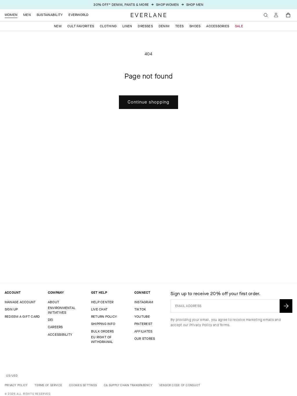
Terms (224, 325)
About (53, 302)
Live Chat (99, 309)
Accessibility (60, 334)
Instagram (143, 302)
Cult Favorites (80, 26)
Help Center (102, 302)
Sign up (11, 309)
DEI (50, 319)
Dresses (145, 26)
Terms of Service (48, 385)
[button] (288, 15)
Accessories (217, 26)
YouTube (142, 316)
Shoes (194, 26)
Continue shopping (148, 102)
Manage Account (20, 302)
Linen (127, 26)
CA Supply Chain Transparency (128, 385)
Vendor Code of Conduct (179, 385)
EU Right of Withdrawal (102, 339)
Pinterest (143, 323)
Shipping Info (103, 323)
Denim (164, 26)
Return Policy (104, 316)
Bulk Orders (102, 331)
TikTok (140, 309)
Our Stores (144, 338)
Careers (55, 327)
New (57, 26)
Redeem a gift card (22, 316)
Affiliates (143, 331)
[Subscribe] (286, 306)
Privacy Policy (200, 325)
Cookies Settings (83, 385)
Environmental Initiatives (61, 310)
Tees (179, 26)
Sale (239, 26)
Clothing (108, 26)
